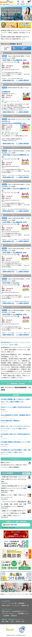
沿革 (12, 621)
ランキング (15, 605)
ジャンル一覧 (12, 603)
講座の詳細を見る (8, 80)
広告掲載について (23, 613)
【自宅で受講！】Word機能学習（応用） (15, 222)
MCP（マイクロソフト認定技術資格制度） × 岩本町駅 (16, 389)
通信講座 (21, 603)
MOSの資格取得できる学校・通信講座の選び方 (15, 415)
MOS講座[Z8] (6, 91)
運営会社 (14, 615)
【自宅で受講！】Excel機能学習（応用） (15, 314)
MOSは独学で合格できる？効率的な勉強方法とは (15, 435)
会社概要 (6, 615)
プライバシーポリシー (9, 613)
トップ (4, 603)
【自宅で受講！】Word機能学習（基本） (15, 252)
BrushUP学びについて (19, 611)
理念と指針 (5, 621)
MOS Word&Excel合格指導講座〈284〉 (14, 123)
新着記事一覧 (26, 473)
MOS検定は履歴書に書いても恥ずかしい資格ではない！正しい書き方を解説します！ (15, 400)
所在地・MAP (20, 621)
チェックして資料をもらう (11, 53)
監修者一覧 (24, 605)
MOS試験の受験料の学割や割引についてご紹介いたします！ (15, 443)
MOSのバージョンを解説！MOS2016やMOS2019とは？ (16, 408)
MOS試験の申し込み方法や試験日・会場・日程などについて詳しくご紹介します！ (15, 451)
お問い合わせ (6, 611)
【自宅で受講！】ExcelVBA (10, 283)
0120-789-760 (11, 525)
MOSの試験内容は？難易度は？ (11, 420)
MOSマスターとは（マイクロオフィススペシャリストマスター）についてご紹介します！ (15, 427)
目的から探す (6, 605)
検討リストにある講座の (20, 48)
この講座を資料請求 (23, 80)
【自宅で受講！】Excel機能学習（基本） (15, 60)
